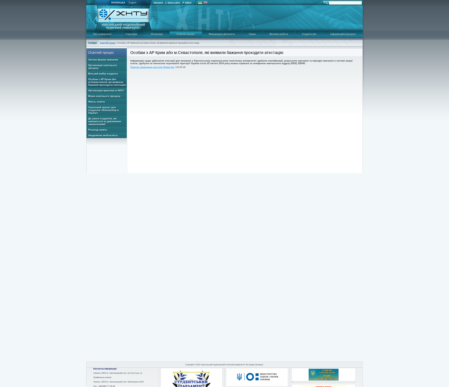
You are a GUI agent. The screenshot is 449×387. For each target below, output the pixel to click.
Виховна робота (279, 34)
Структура (131, 34)
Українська (118, 2)
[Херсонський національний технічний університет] (123, 21)
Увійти (188, 2)
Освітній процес (186, 34)
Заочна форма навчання (103, 59)
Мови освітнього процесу (104, 96)
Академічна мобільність (103, 135)
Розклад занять (97, 129)
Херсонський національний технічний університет (123, 26)
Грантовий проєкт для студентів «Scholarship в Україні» (103, 110)
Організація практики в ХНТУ (106, 90)
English (132, 2)
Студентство (309, 34)
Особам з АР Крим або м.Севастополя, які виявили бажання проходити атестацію (107, 82)
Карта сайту (174, 2)
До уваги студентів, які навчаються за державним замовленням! (104, 121)
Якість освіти (96, 101)
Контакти (158, 2)
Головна (92, 43)
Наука (252, 34)
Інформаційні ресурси (343, 34)
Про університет (102, 34)
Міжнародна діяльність (222, 34)
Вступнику (157, 34)
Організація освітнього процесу (102, 66)
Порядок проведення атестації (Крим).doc (152, 67)
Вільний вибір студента (103, 73)
